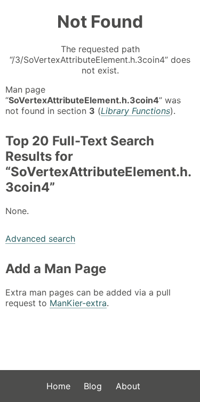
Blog (93, 386)
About (128, 386)
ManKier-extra (78, 303)
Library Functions (135, 110)
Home (58, 386)
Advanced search (40, 238)
